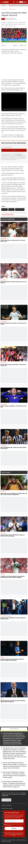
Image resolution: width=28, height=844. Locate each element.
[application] (14, 101)
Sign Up (14, 828)
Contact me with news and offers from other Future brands (14, 825)
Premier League (12, 9)
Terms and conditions (7, 805)
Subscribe (21, 2)
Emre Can (4, 209)
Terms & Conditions (12, 834)
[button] (2, 2)
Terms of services (17, 154)
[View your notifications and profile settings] (13, 2)
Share (5, 45)
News (3, 19)
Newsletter (24, 45)
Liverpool (11, 209)
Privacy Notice (19, 155)
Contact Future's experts (7, 808)
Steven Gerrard (20, 209)
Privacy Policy (18, 833)
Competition (4, 9)
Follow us (16, 45)
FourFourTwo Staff (11, 18)
